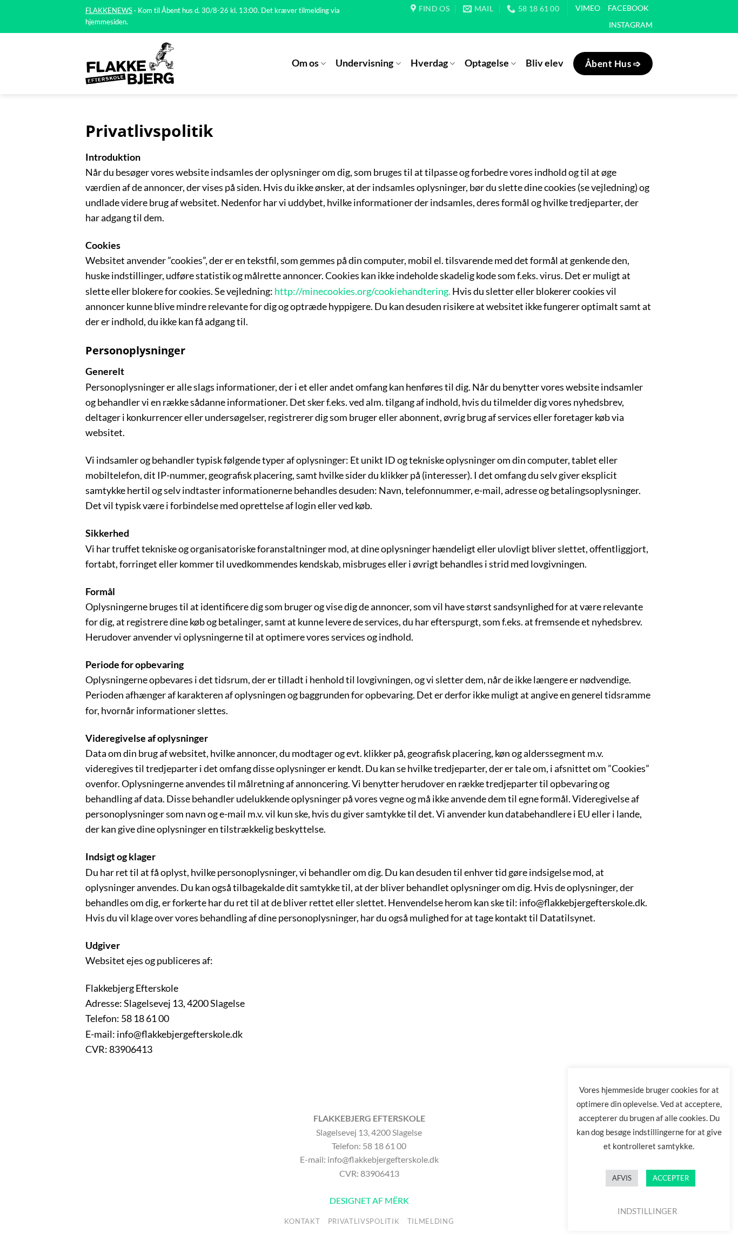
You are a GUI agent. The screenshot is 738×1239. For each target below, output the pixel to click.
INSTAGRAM (631, 24)
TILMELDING (430, 1221)
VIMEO (587, 7)
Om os (305, 63)
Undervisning (364, 63)
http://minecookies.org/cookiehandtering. (362, 291)
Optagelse (487, 63)
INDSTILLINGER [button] (647, 1211)
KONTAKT (302, 1221)
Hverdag (429, 63)
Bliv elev (544, 63)
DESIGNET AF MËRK (369, 1200)
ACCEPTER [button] (671, 1178)
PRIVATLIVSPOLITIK (363, 1221)
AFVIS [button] (622, 1178)
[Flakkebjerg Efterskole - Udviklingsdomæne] (129, 63)
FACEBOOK (628, 7)
